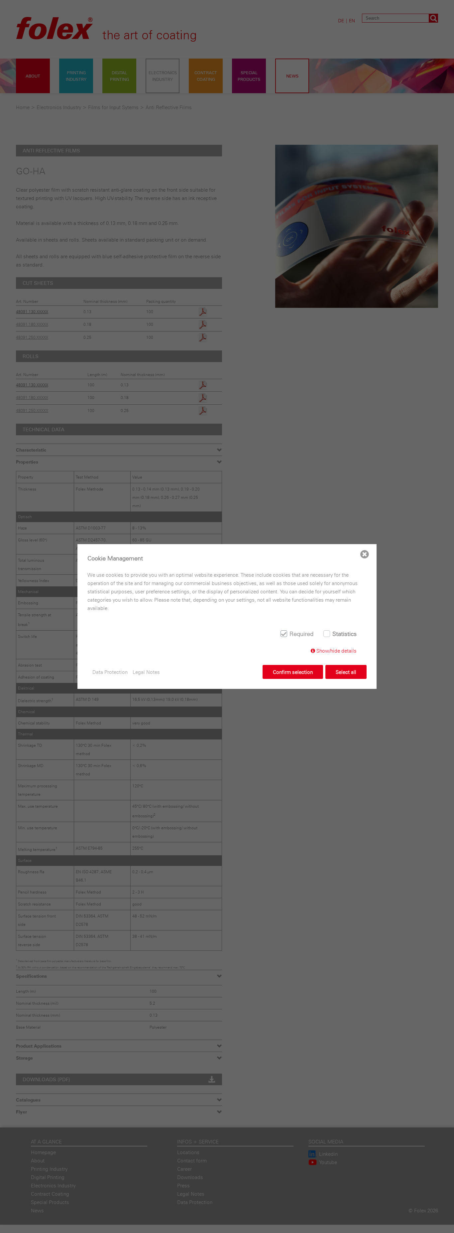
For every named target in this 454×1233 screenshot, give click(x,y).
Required (301, 634)
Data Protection (110, 672)
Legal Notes (146, 672)
